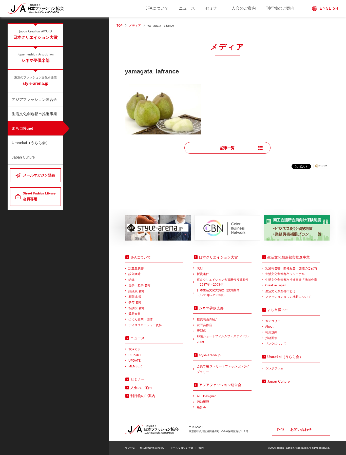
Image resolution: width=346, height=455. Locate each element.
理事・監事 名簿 (139, 285)
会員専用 (39, 196)
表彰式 (201, 330)
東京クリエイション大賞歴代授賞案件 (222, 282)
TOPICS (134, 349)
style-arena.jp (35, 81)
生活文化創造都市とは (280, 291)
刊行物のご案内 (280, 8)
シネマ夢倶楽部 (35, 58)
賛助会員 (134, 313)
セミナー (213, 8)
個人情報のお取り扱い (152, 447)
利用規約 (271, 332)
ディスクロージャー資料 (145, 325)
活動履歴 (203, 402)
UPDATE (134, 360)
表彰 (200, 268)
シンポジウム (274, 368)
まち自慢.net (22, 128)
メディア (135, 25)
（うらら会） (285, 357)
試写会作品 (204, 325)
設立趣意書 (136, 268)
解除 (201, 447)
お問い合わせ (301, 429)
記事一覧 (227, 148)
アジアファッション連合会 (34, 99)
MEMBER (135, 366)
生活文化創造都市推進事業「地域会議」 (292, 280)
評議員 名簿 (136, 291)
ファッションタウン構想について (288, 297)
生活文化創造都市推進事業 (34, 114)
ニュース (187, 8)
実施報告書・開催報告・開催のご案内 (291, 268)
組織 (131, 280)
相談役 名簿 (136, 308)
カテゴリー (272, 321)
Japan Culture (23, 157)
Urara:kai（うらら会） (31, 143)
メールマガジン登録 (39, 175)
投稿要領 (271, 338)
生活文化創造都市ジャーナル (285, 274)
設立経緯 (134, 274)
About (269, 326)
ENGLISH (329, 9)
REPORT (134, 355)
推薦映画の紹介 (207, 319)
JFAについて (157, 8)
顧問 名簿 (134, 297)
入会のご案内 (244, 8)
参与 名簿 (134, 302)
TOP (120, 25)
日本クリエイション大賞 (35, 34)
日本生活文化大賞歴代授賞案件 (218, 292)
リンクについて (275, 343)
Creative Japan (275, 285)
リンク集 (130, 447)
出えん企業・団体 (140, 319)
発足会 (201, 407)
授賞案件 (203, 274)
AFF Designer (206, 396)
